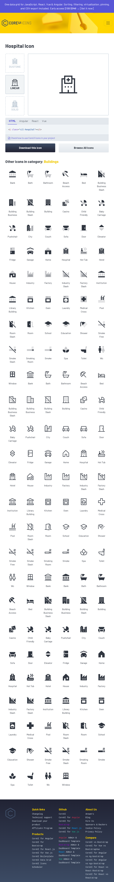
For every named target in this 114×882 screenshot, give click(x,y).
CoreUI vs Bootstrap (97, 842)
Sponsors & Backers (96, 824)
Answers (90, 814)
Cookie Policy (93, 828)
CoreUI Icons (39, 863)
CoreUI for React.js (43, 849)
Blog (88, 817)
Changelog (37, 814)
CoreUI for (69, 817)
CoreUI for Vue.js (42, 853)
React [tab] (35, 121)
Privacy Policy (94, 832)
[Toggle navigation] (108, 23)
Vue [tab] (44, 121)
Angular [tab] (23, 121)
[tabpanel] (57, 132)
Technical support (42, 817)
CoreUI (62, 814)
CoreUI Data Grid (41, 860)
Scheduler (37, 867)
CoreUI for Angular (42, 838)
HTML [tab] (12, 121)
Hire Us (90, 821)
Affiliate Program (42, 828)
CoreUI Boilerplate (42, 856)
